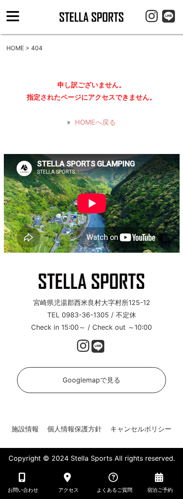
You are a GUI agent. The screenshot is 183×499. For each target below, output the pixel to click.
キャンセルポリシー (141, 429)
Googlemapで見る (91, 380)
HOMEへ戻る (95, 122)
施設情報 (25, 429)
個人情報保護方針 (74, 429)
